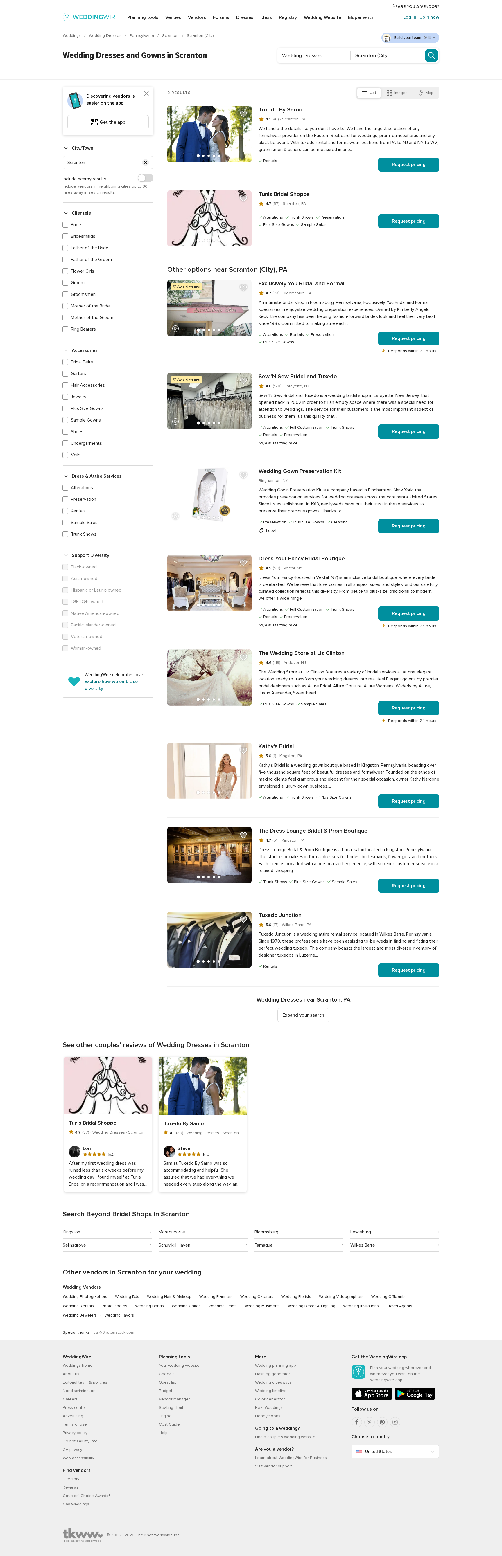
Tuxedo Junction (280, 915)
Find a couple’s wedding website (285, 1436)
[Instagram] (395, 1422)
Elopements (361, 17)
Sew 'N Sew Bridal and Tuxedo (298, 376)
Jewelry (78, 397)
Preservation (83, 499)
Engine (165, 1415)
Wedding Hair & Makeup (169, 1296)
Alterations (82, 488)
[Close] (146, 93)
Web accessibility (78, 1458)
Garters (78, 374)
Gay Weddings (76, 1504)
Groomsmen (83, 294)
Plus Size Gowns (87, 408)
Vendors (197, 17)
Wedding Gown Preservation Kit (300, 471)
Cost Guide (169, 1424)
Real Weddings (269, 1407)
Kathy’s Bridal (276, 746)
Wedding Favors (119, 1315)
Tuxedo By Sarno (280, 109)
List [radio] (373, 92)
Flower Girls (82, 271)
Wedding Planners (215, 1296)
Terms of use (75, 1424)
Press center (74, 1407)
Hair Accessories (88, 385)
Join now (429, 17)
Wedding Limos (222, 1305)
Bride (76, 225)
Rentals (78, 511)
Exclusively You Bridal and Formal (302, 283)
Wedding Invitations (361, 1305)
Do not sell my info (80, 1441)
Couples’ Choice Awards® (86, 1495)
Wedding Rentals (78, 1305)
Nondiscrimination (79, 1390)
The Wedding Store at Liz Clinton (302, 653)
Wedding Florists (296, 1296)
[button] (145, 162)
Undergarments (86, 443)
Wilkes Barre (362, 1245)
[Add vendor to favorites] (243, 114)
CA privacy (72, 1449)
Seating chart (171, 1407)
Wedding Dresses (106, 35)
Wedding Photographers (85, 1296)
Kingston (71, 1232)
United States (378, 1451)
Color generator (270, 1399)
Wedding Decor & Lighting (311, 1305)
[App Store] (372, 1398)
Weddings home (78, 1365)
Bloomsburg (266, 1232)
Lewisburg (360, 1232)
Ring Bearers (83, 329)
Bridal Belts (82, 362)
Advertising (73, 1415)
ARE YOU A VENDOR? (418, 6)
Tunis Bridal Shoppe (284, 194)
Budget (165, 1390)
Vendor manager (174, 1399)
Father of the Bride (89, 248)
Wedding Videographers (341, 1296)
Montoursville (172, 1232)
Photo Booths (114, 1305)
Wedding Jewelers (80, 1315)
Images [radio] (401, 92)
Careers (70, 1399)
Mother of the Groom (92, 317)
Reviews (70, 1487)
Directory (71, 1478)
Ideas (266, 17)
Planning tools (142, 17)
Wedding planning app (275, 1365)
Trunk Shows (83, 534)
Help (163, 1432)
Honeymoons (267, 1415)
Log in (409, 17)
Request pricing (409, 165)
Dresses (244, 17)
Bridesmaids (83, 236)
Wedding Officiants (388, 1296)
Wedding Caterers (256, 1296)
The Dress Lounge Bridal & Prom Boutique (313, 830)
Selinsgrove (74, 1245)
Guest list (167, 1382)
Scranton (171, 35)
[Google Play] (415, 1398)
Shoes (77, 432)
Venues (173, 17)
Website (322, 17)
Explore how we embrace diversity (111, 685)
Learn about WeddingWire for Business (291, 1457)
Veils (75, 455)
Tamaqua (263, 1245)
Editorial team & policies (85, 1382)
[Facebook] (357, 1422)
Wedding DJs (127, 1296)
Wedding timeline (271, 1390)
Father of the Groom (91, 259)
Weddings (72, 35)
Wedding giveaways (273, 1382)
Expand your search (303, 1015)
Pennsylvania (142, 35)
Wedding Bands (149, 1305)
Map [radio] (429, 92)
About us (71, 1373)
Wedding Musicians (261, 1305)
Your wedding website (179, 1365)
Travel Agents (399, 1305)
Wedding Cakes (186, 1305)
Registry (288, 17)
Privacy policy (75, 1432)
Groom (78, 283)
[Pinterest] (382, 1422)
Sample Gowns (86, 420)
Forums (221, 17)
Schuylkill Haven (174, 1245)
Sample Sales (84, 522)
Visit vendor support (273, 1466)
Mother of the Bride (90, 306)
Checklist (167, 1373)
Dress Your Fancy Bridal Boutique (302, 558)
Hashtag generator (272, 1373)
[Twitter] (369, 1422)
